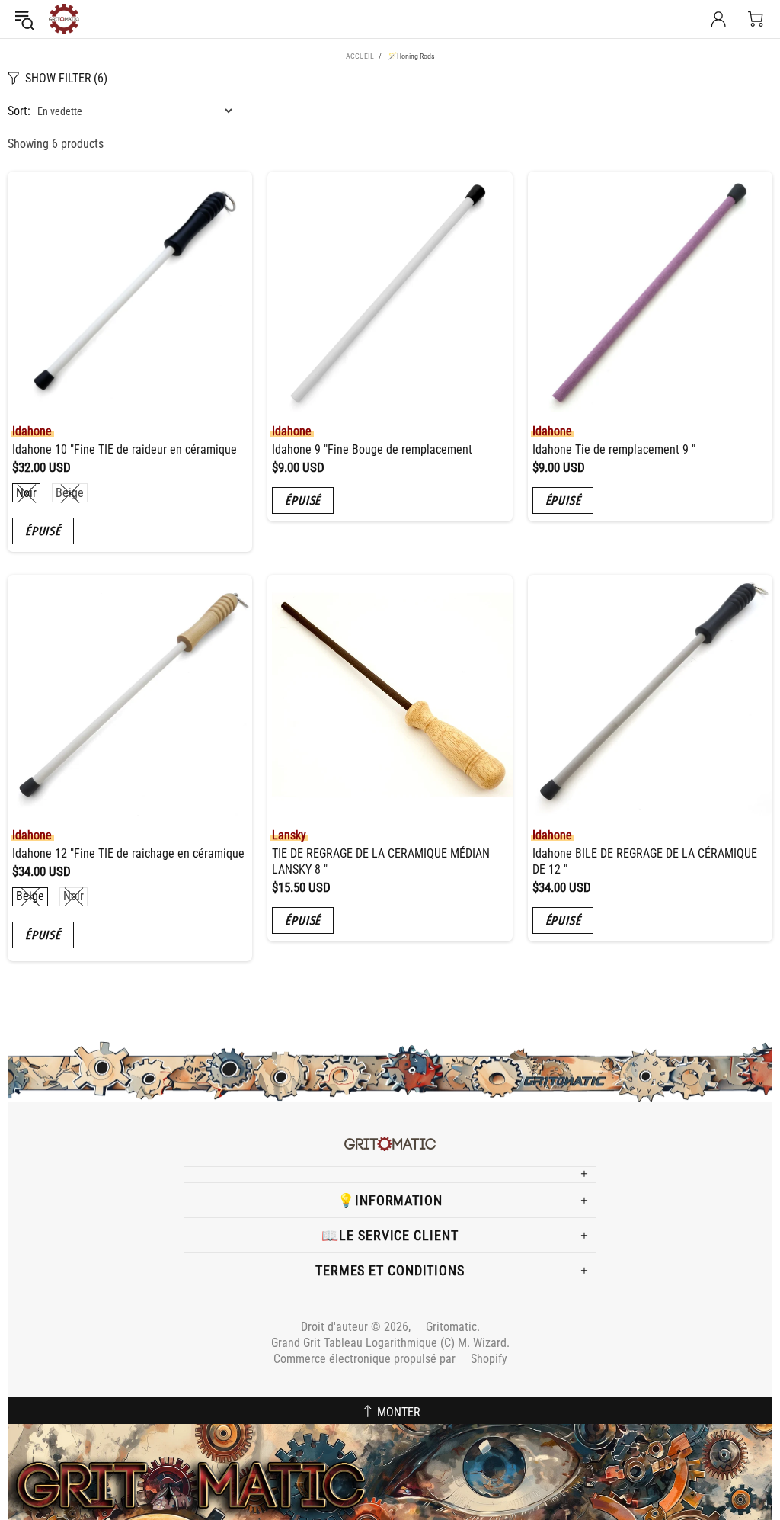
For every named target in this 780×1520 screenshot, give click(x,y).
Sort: (19, 111)
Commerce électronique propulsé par (390, 1359)
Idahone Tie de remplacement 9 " (613, 449)
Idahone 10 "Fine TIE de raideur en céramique (124, 449)
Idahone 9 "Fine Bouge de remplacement (372, 449)
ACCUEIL (360, 56)
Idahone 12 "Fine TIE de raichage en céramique (128, 853)
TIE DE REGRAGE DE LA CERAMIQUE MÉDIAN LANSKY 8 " (381, 861)
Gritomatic (64, 19)
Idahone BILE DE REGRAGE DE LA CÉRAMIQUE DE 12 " (644, 861)
